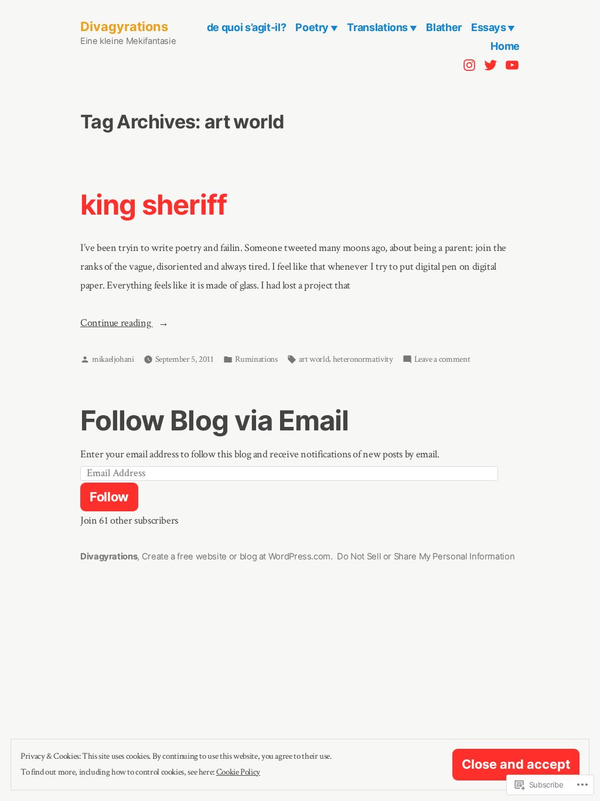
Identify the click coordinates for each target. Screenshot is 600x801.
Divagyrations (124, 26)
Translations (377, 27)
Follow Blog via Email (214, 420)
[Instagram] (471, 64)
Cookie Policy (238, 772)
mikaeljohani (113, 359)
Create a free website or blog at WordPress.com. (237, 556)
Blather (443, 27)
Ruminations (256, 359)
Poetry (312, 27)
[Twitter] (491, 64)
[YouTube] (511, 64)
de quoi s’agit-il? (247, 27)
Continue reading (116, 323)
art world (314, 359)
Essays (488, 27)
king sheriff (153, 204)
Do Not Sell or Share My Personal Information (425, 556)
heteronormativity (363, 359)
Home (505, 46)
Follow (109, 496)
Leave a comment (442, 360)
